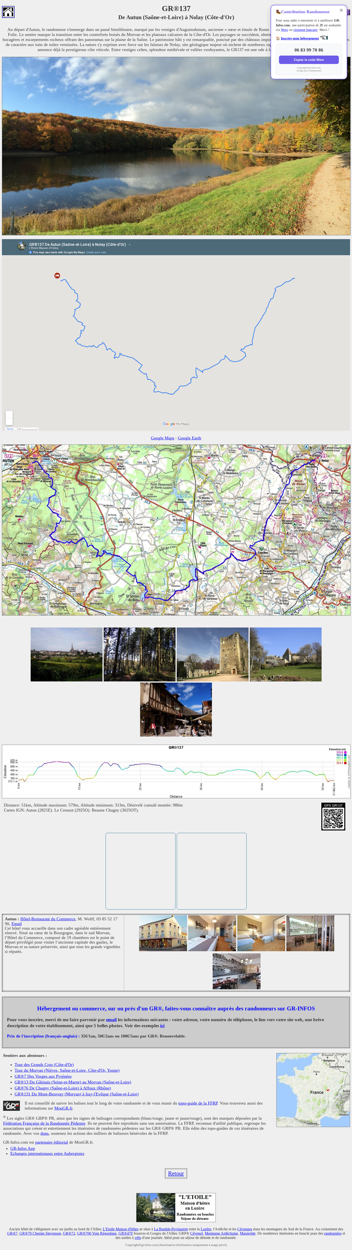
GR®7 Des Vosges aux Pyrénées (43, 1076)
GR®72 (69, 1233)
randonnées (332, 1233)
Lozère (206, 1229)
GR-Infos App (22, 1148)
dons (44, 1133)
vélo (138, 1238)
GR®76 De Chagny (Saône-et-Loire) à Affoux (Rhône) (63, 1088)
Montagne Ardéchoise (221, 1233)
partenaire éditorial (51, 1142)
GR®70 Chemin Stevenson (40, 1233)
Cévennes (244, 1229)
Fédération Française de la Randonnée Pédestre (44, 1123)
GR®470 (126, 1233)
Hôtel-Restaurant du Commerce (47, 918)
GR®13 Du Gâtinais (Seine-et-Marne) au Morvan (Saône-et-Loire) (73, 1082)
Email (16, 923)
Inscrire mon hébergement (300, 38)
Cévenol (196, 1233)
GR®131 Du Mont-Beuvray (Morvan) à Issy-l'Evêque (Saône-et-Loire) (77, 1094)
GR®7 (12, 1233)
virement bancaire (305, 30)
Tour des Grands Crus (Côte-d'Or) (44, 1064)
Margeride (247, 1233)
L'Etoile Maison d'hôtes (120, 1229)
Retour (176, 1173)
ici (162, 1025)
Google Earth (189, 438)
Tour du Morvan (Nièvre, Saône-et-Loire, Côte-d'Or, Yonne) (67, 1070)
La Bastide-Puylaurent (171, 1229)
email (111, 1019)
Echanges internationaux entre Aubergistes (47, 1153)
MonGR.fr (63, 1108)
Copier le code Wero (309, 60)
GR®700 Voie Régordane (97, 1233)
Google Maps (162, 438)
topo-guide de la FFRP (197, 1103)
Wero (284, 30)
